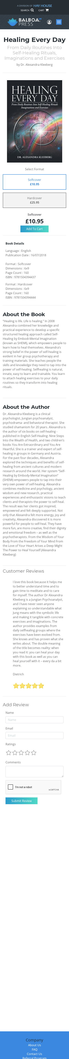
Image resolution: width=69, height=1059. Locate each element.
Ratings (11, 744)
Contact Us (34, 1054)
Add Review (16, 704)
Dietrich (18, 674)
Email (9, 728)
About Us (34, 1045)
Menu (60, 22)
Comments (13, 762)
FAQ (34, 1049)
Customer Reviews (23, 571)
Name (10, 713)
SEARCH (25, 10)
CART (41, 10)
